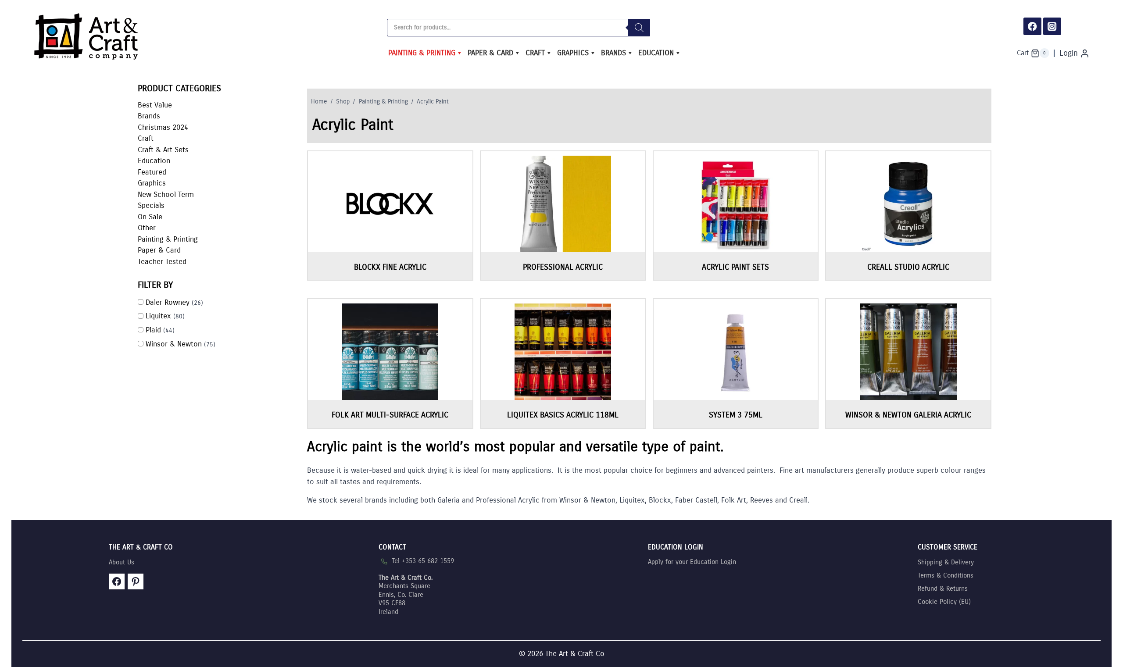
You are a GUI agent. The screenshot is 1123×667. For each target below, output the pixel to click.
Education (656, 52)
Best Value (155, 105)
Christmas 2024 (163, 127)
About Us (121, 562)
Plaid (153, 330)
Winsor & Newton (174, 344)
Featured (152, 172)
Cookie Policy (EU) (944, 602)
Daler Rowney (168, 302)
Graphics (573, 52)
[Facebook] (1032, 27)
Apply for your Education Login (692, 562)
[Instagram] (1052, 27)
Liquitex (158, 316)
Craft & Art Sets (163, 149)
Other (147, 227)
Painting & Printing (421, 52)
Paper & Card (490, 52)
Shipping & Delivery (946, 562)
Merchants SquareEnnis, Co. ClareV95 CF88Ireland (406, 595)
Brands (613, 52)
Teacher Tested (162, 261)
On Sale (150, 216)
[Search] (639, 27)
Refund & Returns (943, 588)
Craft (535, 52)
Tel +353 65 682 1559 (423, 561)
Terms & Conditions (945, 575)
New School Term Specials (166, 200)
